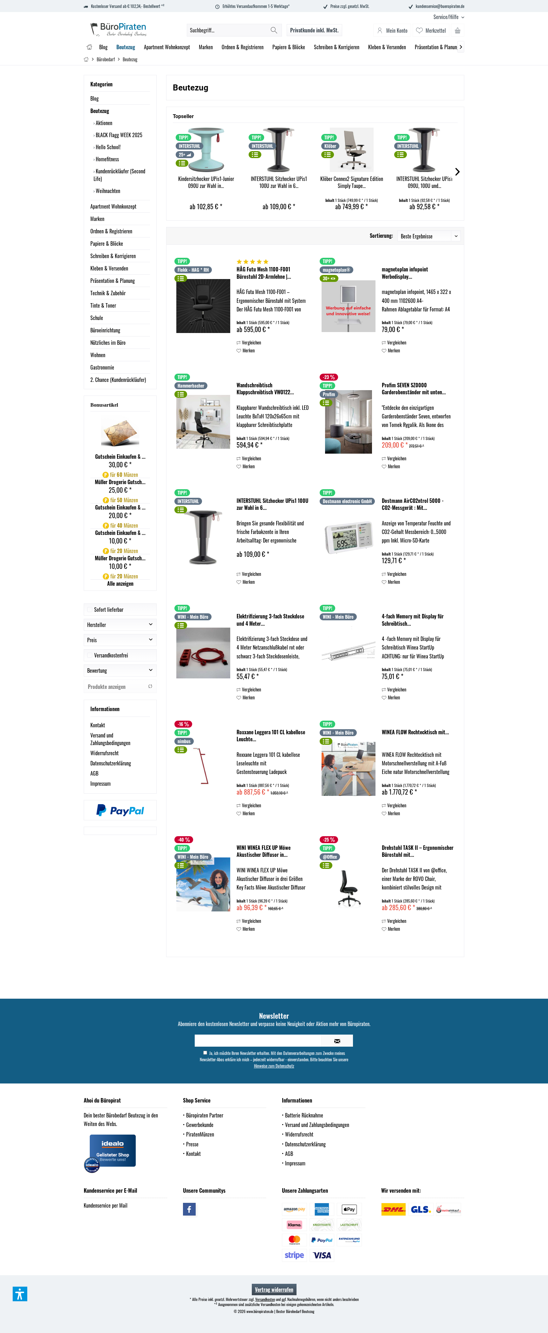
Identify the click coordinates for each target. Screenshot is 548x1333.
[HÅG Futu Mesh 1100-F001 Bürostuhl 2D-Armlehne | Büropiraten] (203, 306)
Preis (92, 640)
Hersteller (96, 625)
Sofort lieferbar (108, 609)
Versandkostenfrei (111, 655)
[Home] (89, 47)
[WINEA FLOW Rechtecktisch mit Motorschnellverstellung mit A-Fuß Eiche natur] (348, 769)
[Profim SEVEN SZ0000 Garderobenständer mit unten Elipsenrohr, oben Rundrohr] (348, 422)
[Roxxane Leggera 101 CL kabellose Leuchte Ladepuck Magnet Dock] (203, 769)
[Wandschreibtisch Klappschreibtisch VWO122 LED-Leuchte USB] (203, 422)
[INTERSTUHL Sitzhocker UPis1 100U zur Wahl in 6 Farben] (279, 150)
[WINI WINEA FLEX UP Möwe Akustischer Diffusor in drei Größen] (203, 884)
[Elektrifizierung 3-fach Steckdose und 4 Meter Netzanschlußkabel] (203, 653)
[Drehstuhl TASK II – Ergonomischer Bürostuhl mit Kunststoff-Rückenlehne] (348, 884)
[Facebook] (189, 1209)
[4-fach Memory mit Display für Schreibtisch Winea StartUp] (348, 653)
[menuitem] (446, 17)
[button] (20, 1294)
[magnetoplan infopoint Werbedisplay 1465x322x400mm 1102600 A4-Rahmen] (348, 306)
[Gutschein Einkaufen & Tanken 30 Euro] (120, 434)
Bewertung (97, 670)
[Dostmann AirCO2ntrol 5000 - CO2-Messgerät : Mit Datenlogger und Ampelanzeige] (348, 537)
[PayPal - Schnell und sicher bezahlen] (120, 810)
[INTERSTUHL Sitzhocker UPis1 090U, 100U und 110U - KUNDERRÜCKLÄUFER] (424, 150)
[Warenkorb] (457, 30)
